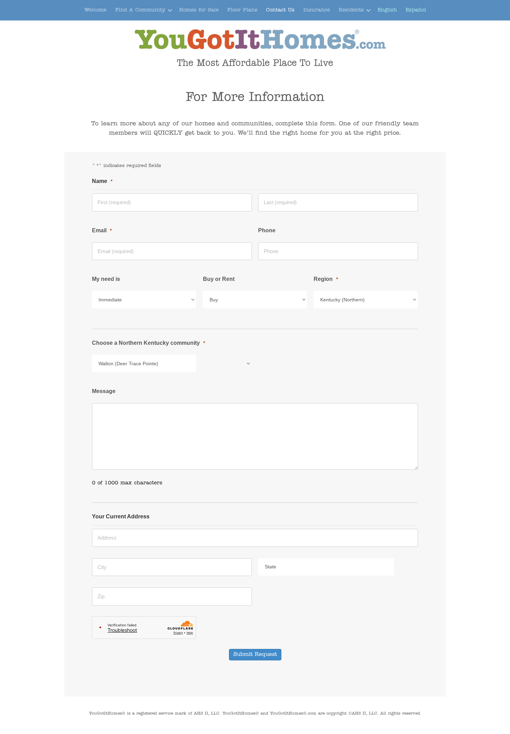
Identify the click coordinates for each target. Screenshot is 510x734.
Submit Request (255, 654)
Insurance (316, 10)
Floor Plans (242, 10)
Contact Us (280, 10)
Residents (351, 10)
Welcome (95, 10)
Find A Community (140, 10)
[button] (170, 10)
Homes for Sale (199, 10)
